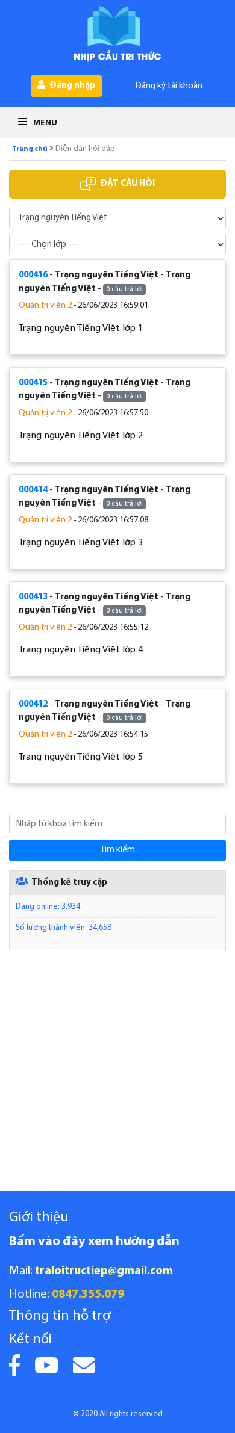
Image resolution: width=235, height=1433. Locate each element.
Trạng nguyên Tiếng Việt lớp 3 (81, 543)
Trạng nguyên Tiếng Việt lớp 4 (81, 650)
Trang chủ (30, 149)
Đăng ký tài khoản (169, 86)
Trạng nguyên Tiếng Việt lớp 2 (81, 436)
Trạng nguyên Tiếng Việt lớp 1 (81, 328)
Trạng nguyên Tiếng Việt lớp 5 (81, 757)
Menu (44, 123)
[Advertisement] (117, 1073)
